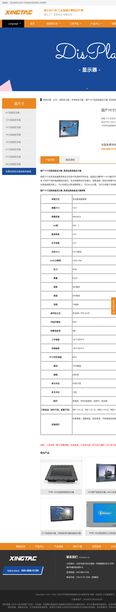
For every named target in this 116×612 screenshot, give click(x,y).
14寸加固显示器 (13, 127)
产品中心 (95, 23)
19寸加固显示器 (13, 141)
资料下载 (77, 546)
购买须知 (70, 159)
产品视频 (58, 546)
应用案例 (96, 546)
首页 (32, 23)
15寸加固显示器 (13, 134)
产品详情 (49, 159)
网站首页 (20, 546)
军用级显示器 (77, 99)
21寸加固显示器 (13, 149)
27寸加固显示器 (13, 156)
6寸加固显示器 (13, 112)
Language (13, 23)
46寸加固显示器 (13, 163)
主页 (55, 99)
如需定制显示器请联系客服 (18, 171)
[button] (87, 88)
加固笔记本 (52, 23)
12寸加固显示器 (13, 119)
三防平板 (74, 23)
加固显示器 (64, 99)
